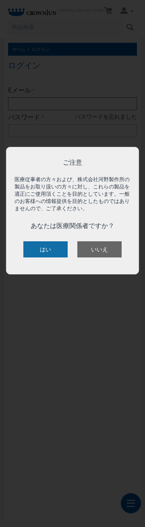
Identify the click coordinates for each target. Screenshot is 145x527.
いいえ (99, 249)
